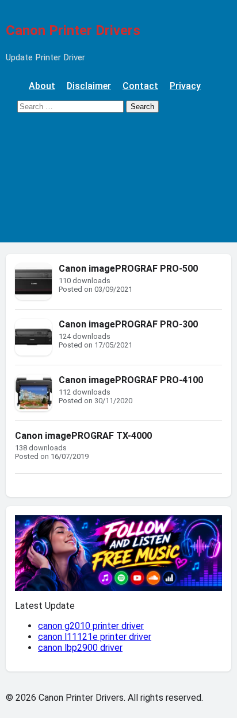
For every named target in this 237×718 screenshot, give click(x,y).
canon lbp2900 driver (80, 647)
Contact (140, 85)
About (42, 85)
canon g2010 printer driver (91, 625)
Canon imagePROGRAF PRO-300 (128, 324)
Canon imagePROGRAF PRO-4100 (131, 380)
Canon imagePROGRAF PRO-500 (128, 268)
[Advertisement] (118, 183)
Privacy (185, 85)
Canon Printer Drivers (73, 30)
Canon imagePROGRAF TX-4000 (83, 435)
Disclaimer (89, 85)
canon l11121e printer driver (94, 636)
